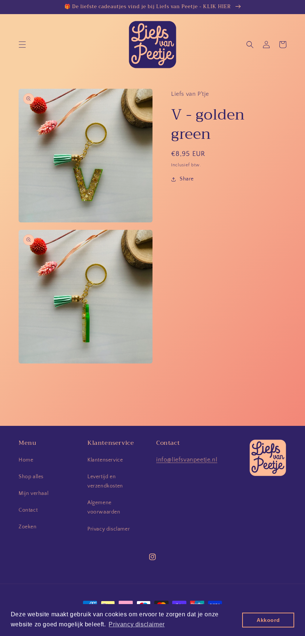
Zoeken (28, 527)
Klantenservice (105, 460)
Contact (28, 510)
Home (26, 460)
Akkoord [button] (268, 620)
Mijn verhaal (33, 493)
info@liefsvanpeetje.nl (186, 459)
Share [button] (187, 179)
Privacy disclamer (108, 529)
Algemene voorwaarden (104, 507)
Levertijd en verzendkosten (105, 481)
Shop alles (31, 477)
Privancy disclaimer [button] (136, 624)
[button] (22, 44)
